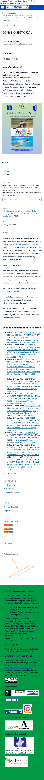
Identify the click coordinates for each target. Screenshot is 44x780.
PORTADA (29, 393)
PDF (6, 162)
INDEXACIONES (31, 345)
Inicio (4, 13)
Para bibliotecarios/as (11, 492)
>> (15, 473)
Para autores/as (9, 489)
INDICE (28, 406)
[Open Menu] (2, 7)
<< (3, 473)
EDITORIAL (29, 379)
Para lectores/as (9, 485)
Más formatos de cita (11, 199)
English (7, 510)
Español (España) (11, 507)
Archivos (12, 13)
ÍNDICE (28, 332)
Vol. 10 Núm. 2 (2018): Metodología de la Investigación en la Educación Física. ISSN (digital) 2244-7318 (20, 17)
